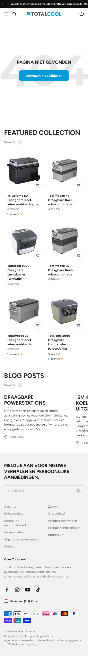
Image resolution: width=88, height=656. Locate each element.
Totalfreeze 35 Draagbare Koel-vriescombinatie (19, 340)
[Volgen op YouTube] (27, 589)
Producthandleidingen (64, 528)
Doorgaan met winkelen (44, 76)
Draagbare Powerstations (25, 400)
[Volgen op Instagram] (17, 589)
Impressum (56, 535)
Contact (10, 546)
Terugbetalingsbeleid (37, 636)
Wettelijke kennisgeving (22, 644)
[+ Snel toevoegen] (38, 185)
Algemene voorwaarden (21, 539)
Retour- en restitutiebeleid (15, 523)
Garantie (10, 506)
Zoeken (53, 506)
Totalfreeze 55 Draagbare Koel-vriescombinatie (60, 270)
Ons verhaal (56, 513)
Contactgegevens (70, 640)
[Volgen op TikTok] (38, 589)
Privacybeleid (13, 513)
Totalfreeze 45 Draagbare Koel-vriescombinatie (60, 200)
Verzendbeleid (14, 532)
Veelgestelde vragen (62, 521)
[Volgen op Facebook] (7, 589)
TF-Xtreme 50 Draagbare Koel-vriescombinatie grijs (23, 200)
